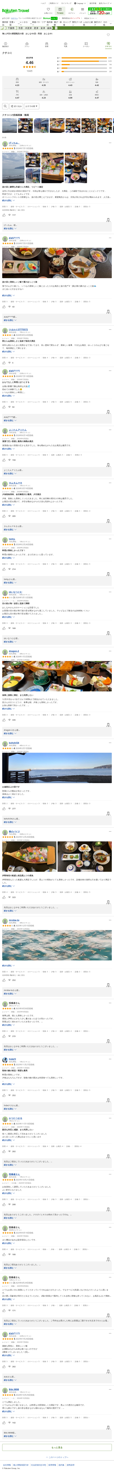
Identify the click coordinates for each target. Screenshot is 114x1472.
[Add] (108, 35)
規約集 (61, 1465)
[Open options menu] (110, 142)
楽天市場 (93, 3)
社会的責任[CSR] (38, 1465)
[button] (9, 125)
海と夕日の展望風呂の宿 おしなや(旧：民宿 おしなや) (27, 33)
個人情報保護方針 (21, 1465)
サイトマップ (66, 3)
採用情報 (52, 1465)
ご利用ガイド (54, 3)
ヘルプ (43, 3)
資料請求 (71, 1465)
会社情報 (7, 1465)
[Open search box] (5, 106)
